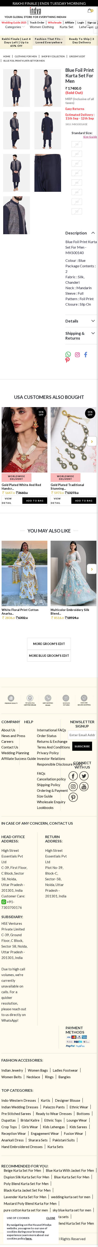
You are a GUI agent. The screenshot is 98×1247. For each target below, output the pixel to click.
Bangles (64, 1077)
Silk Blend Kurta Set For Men (72, 1223)
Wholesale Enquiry (51, 802)
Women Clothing (42, 27)
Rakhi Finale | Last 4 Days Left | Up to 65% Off (16, 42)
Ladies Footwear (65, 1070)
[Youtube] (84, 786)
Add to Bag (35, 500)
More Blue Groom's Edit (49, 655)
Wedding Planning (15, 753)
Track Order (37, 22)
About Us (8, 730)
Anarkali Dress (12, 1140)
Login (80, 22)
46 (76, 182)
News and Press (13, 736)
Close (50, 1218)
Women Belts (11, 1077)
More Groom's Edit (49, 644)
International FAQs (51, 730)
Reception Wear (13, 1133)
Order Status (47, 736)
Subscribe (82, 746)
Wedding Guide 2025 (14, 22)
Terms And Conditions (53, 747)
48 (76, 192)
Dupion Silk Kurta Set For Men (26, 1177)
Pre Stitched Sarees (16, 1114)
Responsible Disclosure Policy (60, 764)
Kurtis (45, 1100)
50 (76, 201)
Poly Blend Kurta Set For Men (26, 1184)
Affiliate (69, 22)
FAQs (41, 773)
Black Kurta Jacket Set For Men (27, 1190)
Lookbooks (45, 807)
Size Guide (90, 136)
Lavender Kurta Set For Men (25, 1197)
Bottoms (83, 1114)
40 (76, 154)
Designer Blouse (67, 1100)
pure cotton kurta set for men (26, 1210)
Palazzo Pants (54, 1107)
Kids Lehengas (54, 1127)
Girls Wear (30, 1127)
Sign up (92, 22)
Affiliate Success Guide (18, 758)
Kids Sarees (78, 1127)
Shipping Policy (48, 785)
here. (29, 1238)
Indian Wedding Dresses (19, 1107)
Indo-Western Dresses (18, 1100)
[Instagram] (73, 786)
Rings (49, 1077)
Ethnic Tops (53, 1120)
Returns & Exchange (52, 741)
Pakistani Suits (63, 1140)
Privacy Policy (48, 753)
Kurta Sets (55, 1147)
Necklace (33, 1077)
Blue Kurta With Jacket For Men (70, 1170)
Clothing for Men (26, 56)
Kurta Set (66, 27)
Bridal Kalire (30, 1120)
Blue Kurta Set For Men (71, 1177)
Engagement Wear (45, 1133)
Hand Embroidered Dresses (22, 1147)
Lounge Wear (77, 1120)
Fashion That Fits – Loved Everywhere (49, 40)
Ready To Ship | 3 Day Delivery (81, 40)
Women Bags (38, 1070)
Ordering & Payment (52, 790)
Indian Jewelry (12, 1070)
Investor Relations (51, 758)
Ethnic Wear (79, 1107)
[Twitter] (84, 775)
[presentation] (6, 441)
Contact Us (9, 747)
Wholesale (55, 22)
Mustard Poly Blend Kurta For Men (30, 1203)
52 (76, 211)
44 (76, 173)
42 (76, 163)
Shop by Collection (53, 56)
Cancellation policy (51, 779)
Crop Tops (9, 1127)
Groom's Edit (77, 56)
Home (6, 56)
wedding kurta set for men (70, 1197)
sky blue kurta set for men (72, 1210)
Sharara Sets (38, 1140)
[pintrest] (73, 797)
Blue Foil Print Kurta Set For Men (24, 60)
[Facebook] (73, 775)
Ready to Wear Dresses (54, 1114)
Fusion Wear (73, 1133)
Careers (7, 741)
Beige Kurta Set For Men (22, 1170)
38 (76, 144)
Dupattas (8, 1120)
